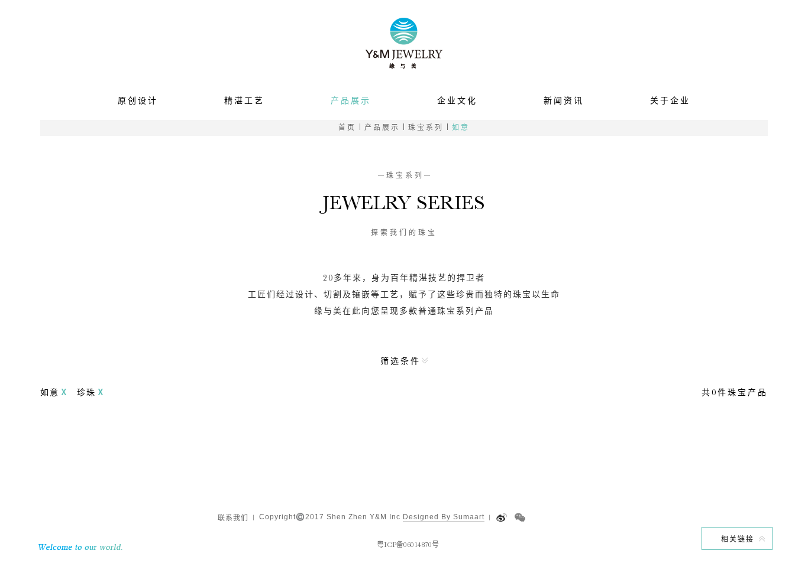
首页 (347, 127)
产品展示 (351, 100)
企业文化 (457, 100)
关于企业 (670, 100)
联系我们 (233, 518)
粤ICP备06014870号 (408, 545)
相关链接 (737, 539)
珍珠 (86, 392)
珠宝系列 (426, 127)
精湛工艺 (244, 100)
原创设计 (138, 100)
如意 (461, 127)
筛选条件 (400, 361)
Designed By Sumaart (443, 517)
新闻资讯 (564, 100)
